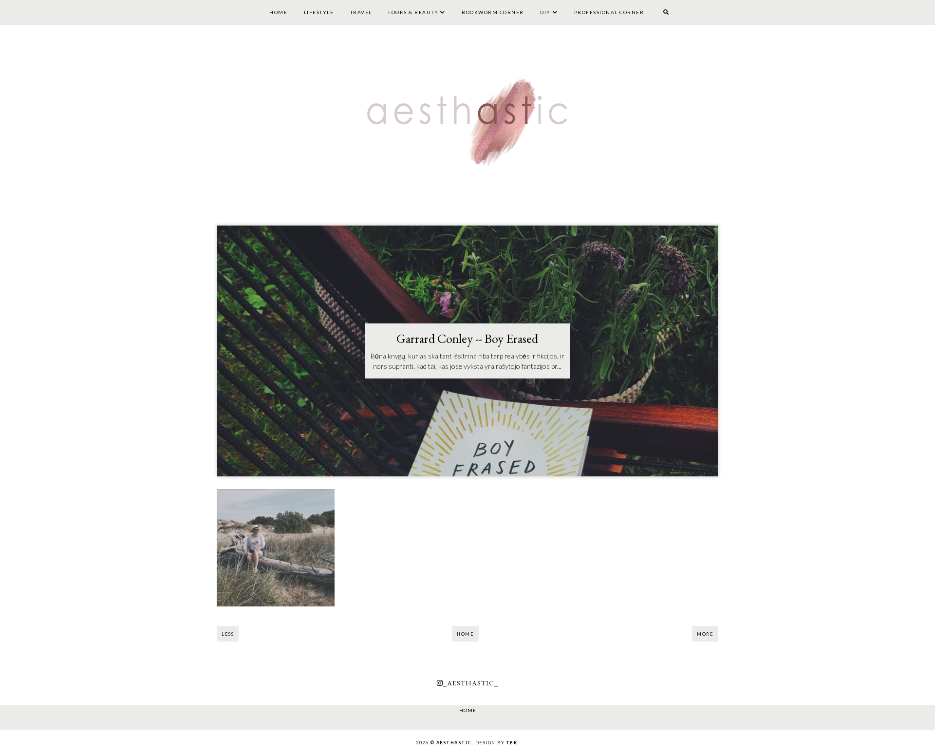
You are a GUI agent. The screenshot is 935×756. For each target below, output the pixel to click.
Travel (361, 12)
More (705, 634)
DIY (545, 12)
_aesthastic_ (470, 683)
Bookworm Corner (493, 12)
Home (278, 12)
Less (228, 634)
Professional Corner (609, 12)
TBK (512, 742)
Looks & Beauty (413, 12)
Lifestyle (319, 12)
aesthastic (454, 742)
